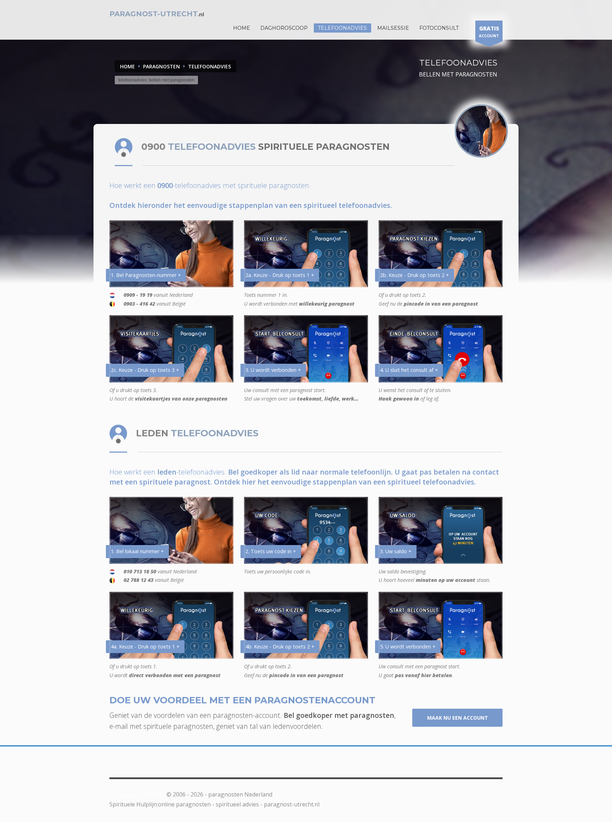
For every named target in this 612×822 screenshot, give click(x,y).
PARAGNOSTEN (161, 66)
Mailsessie (393, 28)
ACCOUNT (489, 31)
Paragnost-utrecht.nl (137, 794)
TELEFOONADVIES (209, 66)
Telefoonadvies (342, 28)
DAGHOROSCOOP (284, 28)
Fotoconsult (439, 28)
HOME (241, 28)
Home (127, 66)
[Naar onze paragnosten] (481, 131)
